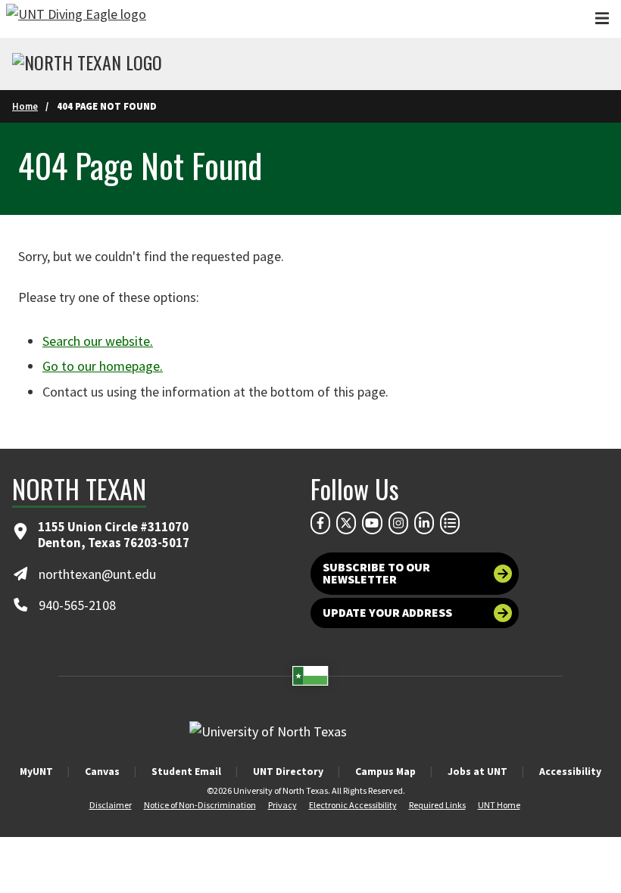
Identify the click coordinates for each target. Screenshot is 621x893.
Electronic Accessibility (353, 805)
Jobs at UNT (477, 771)
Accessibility (570, 771)
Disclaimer (110, 805)
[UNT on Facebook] (320, 523)
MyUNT (36, 771)
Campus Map (385, 771)
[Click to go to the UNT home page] (76, 19)
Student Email (186, 771)
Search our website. (97, 341)
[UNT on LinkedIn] (424, 523)
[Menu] (602, 18)
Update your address (387, 612)
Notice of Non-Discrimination (200, 805)
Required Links (437, 805)
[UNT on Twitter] (346, 523)
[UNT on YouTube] (372, 523)
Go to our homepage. (102, 366)
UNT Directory (288, 771)
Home (25, 106)
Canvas (102, 771)
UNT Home (499, 805)
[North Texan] (87, 64)
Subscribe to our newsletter (376, 573)
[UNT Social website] (450, 523)
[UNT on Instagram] (398, 523)
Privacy (282, 805)
